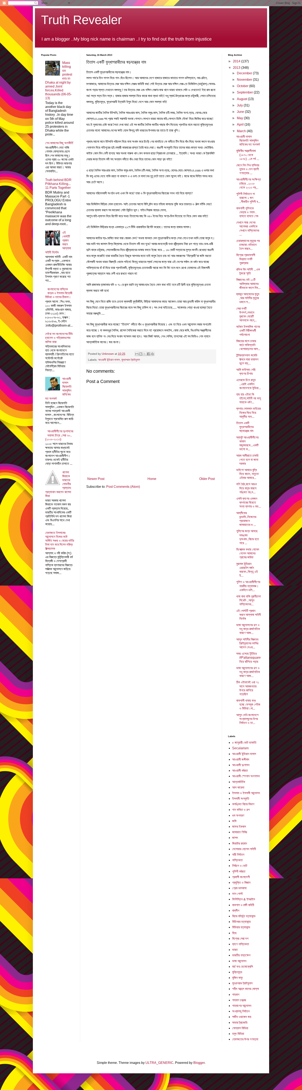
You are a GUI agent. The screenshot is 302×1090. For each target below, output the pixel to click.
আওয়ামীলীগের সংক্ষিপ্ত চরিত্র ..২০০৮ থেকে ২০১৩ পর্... (248, 183)
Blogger (199, 1062)
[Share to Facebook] (148, 354)
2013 (237, 67)
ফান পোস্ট (237, 893)
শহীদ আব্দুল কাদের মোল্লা (245, 989)
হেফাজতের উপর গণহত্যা (245, 1039)
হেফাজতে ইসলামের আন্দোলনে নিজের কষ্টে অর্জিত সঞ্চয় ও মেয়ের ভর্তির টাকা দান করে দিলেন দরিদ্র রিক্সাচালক (59, 540)
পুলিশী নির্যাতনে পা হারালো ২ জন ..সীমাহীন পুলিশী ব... (248, 197)
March (242, 131)
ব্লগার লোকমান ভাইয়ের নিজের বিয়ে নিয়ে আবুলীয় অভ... (248, 412)
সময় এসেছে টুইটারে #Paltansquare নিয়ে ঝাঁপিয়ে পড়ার (248, 657)
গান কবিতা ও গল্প (241, 809)
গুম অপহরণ (238, 815)
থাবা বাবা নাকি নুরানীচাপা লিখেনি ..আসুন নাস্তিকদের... (248, 600)
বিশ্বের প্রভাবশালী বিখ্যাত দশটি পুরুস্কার (245, 259)
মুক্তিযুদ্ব (237, 972)
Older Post (207, 479)
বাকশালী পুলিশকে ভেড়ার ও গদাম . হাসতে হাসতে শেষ (247, 212)
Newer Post (95, 479)
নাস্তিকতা (237, 860)
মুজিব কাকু (237, 977)
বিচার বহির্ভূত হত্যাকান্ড (244, 916)
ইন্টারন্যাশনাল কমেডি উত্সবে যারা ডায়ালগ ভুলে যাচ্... (247, 359)
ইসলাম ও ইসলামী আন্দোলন (246, 793)
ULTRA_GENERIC (159, 1062)
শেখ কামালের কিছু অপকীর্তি (59, 143)
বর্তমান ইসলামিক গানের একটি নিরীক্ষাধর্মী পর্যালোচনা (248, 330)
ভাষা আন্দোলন (239, 961)
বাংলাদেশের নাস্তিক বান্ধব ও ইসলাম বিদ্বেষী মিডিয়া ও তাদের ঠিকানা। (58, 293)
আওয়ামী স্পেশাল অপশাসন (246, 776)
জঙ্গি (234, 821)
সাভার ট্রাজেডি (240, 1022)
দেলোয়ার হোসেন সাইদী (244, 849)
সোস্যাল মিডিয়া (240, 1028)
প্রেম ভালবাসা (239, 888)
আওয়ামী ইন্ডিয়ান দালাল (109, 359)
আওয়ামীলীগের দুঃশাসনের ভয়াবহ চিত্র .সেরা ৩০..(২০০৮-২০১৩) (59, 435)
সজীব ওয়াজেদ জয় (241, 1017)
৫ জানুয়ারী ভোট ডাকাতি (244, 742)
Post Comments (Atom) (123, 486)
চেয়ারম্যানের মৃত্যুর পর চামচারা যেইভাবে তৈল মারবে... (248, 244)
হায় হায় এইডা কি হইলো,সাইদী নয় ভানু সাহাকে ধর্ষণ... (248, 398)
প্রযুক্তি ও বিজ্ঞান (241, 882)
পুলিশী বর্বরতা (238, 871)
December (245, 73)
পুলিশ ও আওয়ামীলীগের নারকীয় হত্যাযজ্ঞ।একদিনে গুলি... (248, 586)
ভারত (235, 949)
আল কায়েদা (238, 787)
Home (152, 479)
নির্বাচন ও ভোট (239, 865)
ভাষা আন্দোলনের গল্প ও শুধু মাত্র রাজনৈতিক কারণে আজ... (248, 629)
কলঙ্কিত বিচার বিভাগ (243, 804)
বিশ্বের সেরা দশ (240, 938)
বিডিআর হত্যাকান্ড (241, 921)
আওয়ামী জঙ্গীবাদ (240, 759)
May (240, 118)
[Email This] (137, 354)
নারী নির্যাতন (238, 854)
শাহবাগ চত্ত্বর (239, 1000)
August (242, 99)
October (243, 86)
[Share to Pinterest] (152, 354)
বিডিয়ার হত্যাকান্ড (241, 927)
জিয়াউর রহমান (239, 843)
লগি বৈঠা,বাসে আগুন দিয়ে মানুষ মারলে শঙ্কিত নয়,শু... (246, 488)
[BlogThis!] (141, 354)
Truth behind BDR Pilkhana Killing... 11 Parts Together (58, 183)
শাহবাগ (235, 994)
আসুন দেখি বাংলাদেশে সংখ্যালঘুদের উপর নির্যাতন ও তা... (247, 719)
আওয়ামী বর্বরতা (240, 770)
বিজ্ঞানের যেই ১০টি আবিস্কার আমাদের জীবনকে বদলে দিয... (248, 283)
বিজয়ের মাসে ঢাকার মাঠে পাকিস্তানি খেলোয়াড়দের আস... (248, 345)
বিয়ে (234, 933)
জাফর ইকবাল (239, 826)
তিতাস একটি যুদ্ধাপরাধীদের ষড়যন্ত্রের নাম (245, 427)
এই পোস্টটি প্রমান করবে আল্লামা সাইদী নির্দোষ (248, 614)
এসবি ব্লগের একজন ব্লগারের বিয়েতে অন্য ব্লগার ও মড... (248, 502)
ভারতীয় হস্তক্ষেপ (241, 955)
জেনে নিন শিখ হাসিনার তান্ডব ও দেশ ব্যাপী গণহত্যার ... (247, 169)
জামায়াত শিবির (239, 832)
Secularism (240, 748)
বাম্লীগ (235, 910)
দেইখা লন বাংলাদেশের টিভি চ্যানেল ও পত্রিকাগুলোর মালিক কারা (59, 337)
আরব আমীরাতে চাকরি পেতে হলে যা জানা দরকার (247, 459)
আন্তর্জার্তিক (238, 782)
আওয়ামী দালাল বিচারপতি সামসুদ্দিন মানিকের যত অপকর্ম (248, 140)
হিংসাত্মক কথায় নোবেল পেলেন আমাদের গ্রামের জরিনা (247, 553)
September (245, 92)
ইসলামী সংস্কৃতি (240, 798)
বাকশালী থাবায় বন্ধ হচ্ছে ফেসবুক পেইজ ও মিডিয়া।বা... (248, 704)
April (240, 124)
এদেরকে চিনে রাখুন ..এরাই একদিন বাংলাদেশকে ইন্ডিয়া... (248, 384)
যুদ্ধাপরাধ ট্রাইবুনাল (130, 359)
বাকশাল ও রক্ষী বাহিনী (243, 905)
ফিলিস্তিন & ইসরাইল (243, 899)
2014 (237, 61)
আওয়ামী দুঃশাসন (240, 765)
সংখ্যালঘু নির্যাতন (241, 1011)
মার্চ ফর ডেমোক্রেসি (242, 966)
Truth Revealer (81, 20)
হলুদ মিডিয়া (238, 1033)
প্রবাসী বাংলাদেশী (241, 877)
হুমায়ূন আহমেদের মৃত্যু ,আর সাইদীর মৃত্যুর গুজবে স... (247, 298)
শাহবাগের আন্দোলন (241, 1005)
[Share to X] (145, 354)
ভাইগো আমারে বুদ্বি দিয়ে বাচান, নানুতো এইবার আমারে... (247, 474)
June (241, 111)
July (240, 105)
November (245, 79)
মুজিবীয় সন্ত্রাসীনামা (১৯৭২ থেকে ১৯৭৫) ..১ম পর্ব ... (247, 154)
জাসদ (235, 837)
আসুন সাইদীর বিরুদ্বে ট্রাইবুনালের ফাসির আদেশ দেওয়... (247, 643)
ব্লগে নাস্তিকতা (240, 944)
